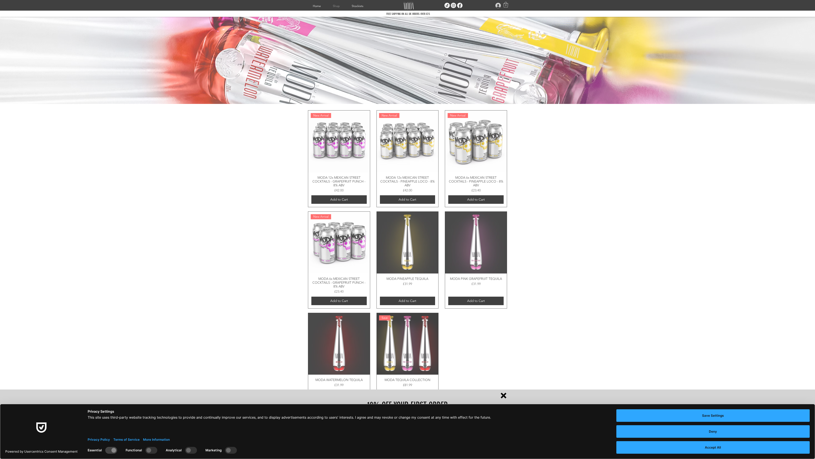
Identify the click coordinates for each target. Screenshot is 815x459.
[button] (503, 395)
